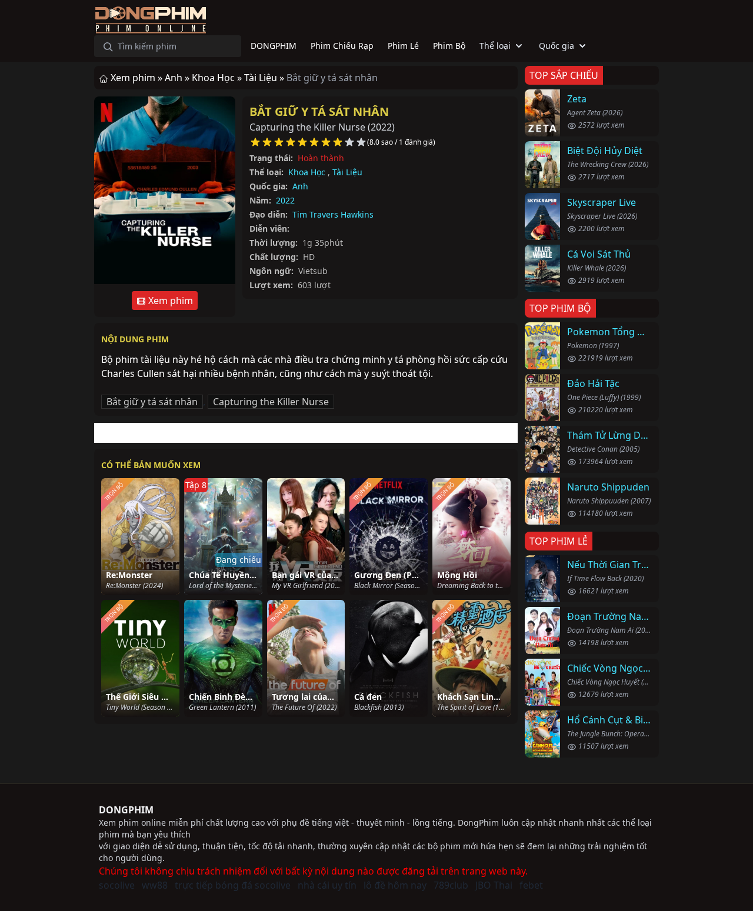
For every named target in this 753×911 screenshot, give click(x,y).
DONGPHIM (126, 809)
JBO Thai (493, 885)
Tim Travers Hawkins (333, 214)
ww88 (155, 885)
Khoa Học (306, 172)
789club (451, 885)
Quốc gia (556, 45)
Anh (300, 186)
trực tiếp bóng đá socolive (233, 885)
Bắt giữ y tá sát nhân (319, 111)
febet (531, 885)
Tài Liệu (347, 172)
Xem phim (169, 300)
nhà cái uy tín (327, 885)
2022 (285, 200)
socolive (117, 885)
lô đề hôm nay (395, 885)
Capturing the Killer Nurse (271, 401)
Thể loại (495, 45)
